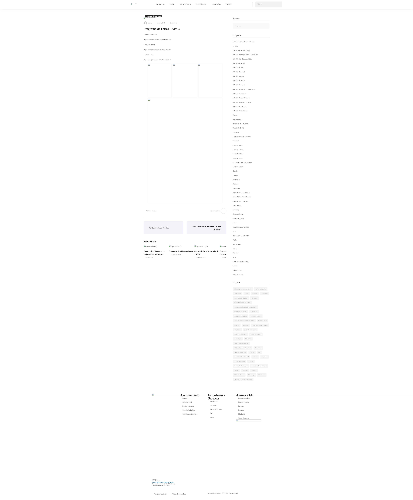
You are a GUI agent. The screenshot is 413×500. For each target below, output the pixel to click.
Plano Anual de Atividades (241, 236)
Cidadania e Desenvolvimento (242, 136)
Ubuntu (235, 266)
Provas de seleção (239, 361)
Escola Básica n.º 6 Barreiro (241, 192)
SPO (234, 257)
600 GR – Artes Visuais (240, 111)
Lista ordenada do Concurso (242, 348)
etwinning (236, 210)
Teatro (236, 370)
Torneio (254, 370)
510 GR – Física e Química (241, 98)
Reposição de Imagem (240, 366)
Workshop (251, 375)
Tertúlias (244, 370)
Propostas (264, 357)
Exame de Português (240, 334)
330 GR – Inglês (238, 67)
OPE (259, 352)
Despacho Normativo (240, 316)
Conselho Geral (237, 158)
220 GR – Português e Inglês (241, 50)
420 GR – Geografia (239, 85)
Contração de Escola (240, 311)
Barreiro (254, 293)
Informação (237, 339)
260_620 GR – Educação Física (242, 59)
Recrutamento (237, 244)
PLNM (235, 240)
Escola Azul (236, 188)
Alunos (235, 115)
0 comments (173, 23)
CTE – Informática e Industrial (242, 162)
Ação (246, 293)
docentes (245, 325)
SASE (235, 248)
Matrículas (258, 348)
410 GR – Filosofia (239, 80)
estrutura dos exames (250, 329)
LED (234, 223)
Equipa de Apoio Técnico (260, 325)
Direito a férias (262, 320)
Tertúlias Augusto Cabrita (240, 261)
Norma (252, 352)
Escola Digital (237, 205)
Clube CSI (236, 141)
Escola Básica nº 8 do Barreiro (242, 201)
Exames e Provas (238, 214)
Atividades (237, 293)
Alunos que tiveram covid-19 (242, 289)
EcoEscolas (236, 179)
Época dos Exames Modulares (243, 379)
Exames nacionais (256, 334)
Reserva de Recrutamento (259, 366)
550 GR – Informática (239, 106)
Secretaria (236, 253)
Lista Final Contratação (241, 343)
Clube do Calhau (238, 149)
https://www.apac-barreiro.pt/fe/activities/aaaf (157, 39)
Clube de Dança (237, 145)
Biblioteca (236, 132)
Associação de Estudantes (240, 124)
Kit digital (248, 339)
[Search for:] (268, 4)
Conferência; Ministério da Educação (245, 307)
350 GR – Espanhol (239, 72)
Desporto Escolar (238, 167)
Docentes (235, 175)
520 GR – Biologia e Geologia (242, 102)
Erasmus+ (236, 184)
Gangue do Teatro (238, 218)
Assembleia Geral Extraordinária (181, 251)
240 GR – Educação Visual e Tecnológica (245, 55)
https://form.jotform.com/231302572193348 (157, 50)
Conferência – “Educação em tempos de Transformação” (154, 252)
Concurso (254, 298)
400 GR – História (238, 76)
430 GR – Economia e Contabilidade (244, 89)
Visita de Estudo (151, 211)
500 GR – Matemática (239, 93)
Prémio (251, 361)
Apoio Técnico (237, 119)
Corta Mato (254, 311)
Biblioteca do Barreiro (240, 298)
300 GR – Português (239, 63)
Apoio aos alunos (261, 289)
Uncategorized (237, 270)
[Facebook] (153, 487)
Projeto (255, 357)
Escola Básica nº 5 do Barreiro (242, 197)
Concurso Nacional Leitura (242, 302)
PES (234, 231)
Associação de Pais (153, 16)
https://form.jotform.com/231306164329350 (157, 60)
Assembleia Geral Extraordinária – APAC (206, 252)
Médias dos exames (240, 352)
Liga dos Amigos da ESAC (241, 227)
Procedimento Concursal (241, 357)
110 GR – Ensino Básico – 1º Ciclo (243, 42)
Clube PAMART (238, 154)
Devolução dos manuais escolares (244, 320)
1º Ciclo (235, 46)
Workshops (261, 375)
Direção (235, 171)
